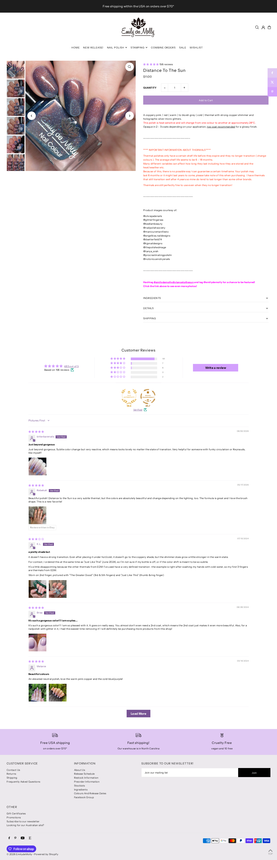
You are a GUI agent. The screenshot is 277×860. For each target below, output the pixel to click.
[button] (151, 64)
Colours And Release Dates (90, 793)
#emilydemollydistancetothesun (174, 282)
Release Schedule (84, 773)
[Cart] (269, 27)
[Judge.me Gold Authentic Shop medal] (129, 396)
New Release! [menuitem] (93, 47)
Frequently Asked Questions (23, 781)
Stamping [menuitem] (138, 47)
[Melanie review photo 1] (37, 693)
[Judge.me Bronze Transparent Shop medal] (147, 396)
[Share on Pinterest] (272, 91)
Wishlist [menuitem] (196, 47)
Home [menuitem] (75, 47)
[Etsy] (30, 838)
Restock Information (86, 777)
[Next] (129, 116)
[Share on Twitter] (272, 82)
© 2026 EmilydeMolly (19, 854)
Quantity (150, 87)
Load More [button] (138, 713)
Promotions (14, 817)
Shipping (12, 777)
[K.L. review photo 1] (37, 589)
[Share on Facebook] (272, 73)
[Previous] (31, 116)
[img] (36, 431)
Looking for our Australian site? (25, 825)
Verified (137, 409)
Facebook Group (84, 797)
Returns (11, 773)
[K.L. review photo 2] (58, 589)
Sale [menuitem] (182, 47)
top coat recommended (221, 126)
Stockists (79, 785)
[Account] (263, 27)
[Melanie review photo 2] (58, 693)
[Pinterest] (15, 838)
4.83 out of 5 (71, 366)
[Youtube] (22, 838)
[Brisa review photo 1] (37, 642)
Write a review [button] (215, 368)
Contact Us (13, 769)
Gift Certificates (16, 813)
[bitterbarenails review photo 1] (37, 466)
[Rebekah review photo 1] (37, 515)
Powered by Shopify (46, 854)
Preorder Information (87, 781)
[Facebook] (9, 838)
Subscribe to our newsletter (23, 821)
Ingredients (81, 789)
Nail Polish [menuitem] (115, 47)
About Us (79, 769)
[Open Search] (257, 27)
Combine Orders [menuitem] (163, 47)
